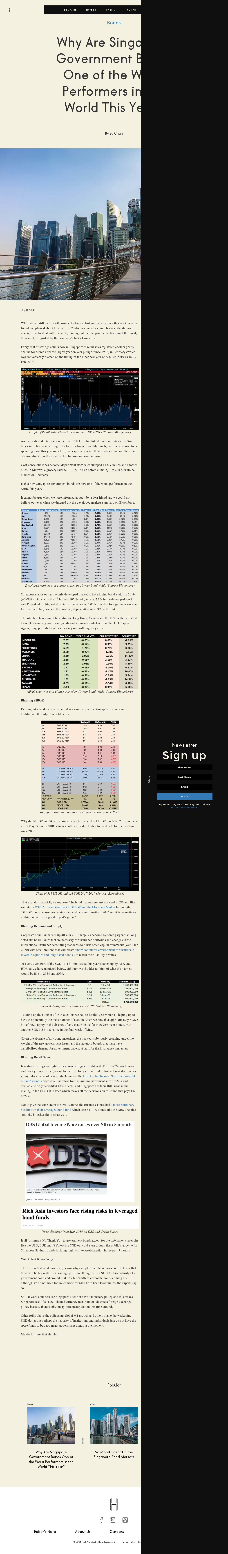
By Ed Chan (18, 1496)
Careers (117, 1531)
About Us (83, 1531)
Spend (111, 9)
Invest (91, 9)
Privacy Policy (129, 1542)
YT (125, 1520)
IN (112, 1520)
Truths (131, 9)
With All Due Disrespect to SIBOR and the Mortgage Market (75, 907)
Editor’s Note (45, 1531)
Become (70, 9)
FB (101, 1520)
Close (149, 779)
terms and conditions (184, 807)
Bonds (114, 22)
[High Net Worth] (10, 10)
